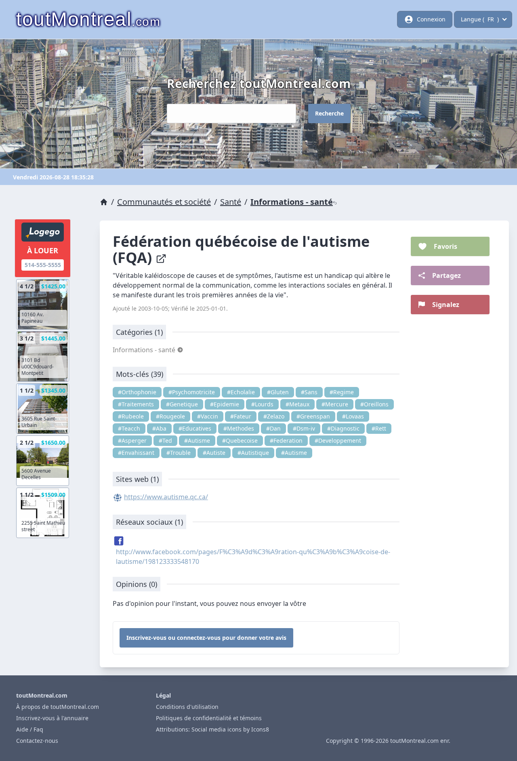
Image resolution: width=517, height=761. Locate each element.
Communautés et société (164, 201)
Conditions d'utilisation (187, 707)
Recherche (329, 113)
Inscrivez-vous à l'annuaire (52, 718)
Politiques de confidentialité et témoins (209, 718)
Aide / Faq (29, 729)
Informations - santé (291, 201)
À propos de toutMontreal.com (57, 707)
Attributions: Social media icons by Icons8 (212, 729)
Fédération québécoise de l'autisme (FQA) (241, 249)
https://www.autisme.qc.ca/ (166, 496)
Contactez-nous (37, 740)
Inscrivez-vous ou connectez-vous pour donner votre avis (206, 637)
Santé (230, 201)
